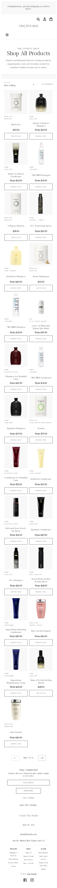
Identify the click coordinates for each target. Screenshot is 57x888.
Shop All (29, 853)
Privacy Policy (13, 863)
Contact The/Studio (28, 815)
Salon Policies (13, 859)
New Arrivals (28, 863)
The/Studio (32, 874)
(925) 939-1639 (28, 825)
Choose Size (41, 136)
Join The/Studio (28, 805)
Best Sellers (28, 860)
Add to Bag (16, 136)
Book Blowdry (44, 853)
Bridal (43, 869)
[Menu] (7, 34)
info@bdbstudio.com (28, 834)
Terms (13, 866)
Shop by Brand (28, 856)
